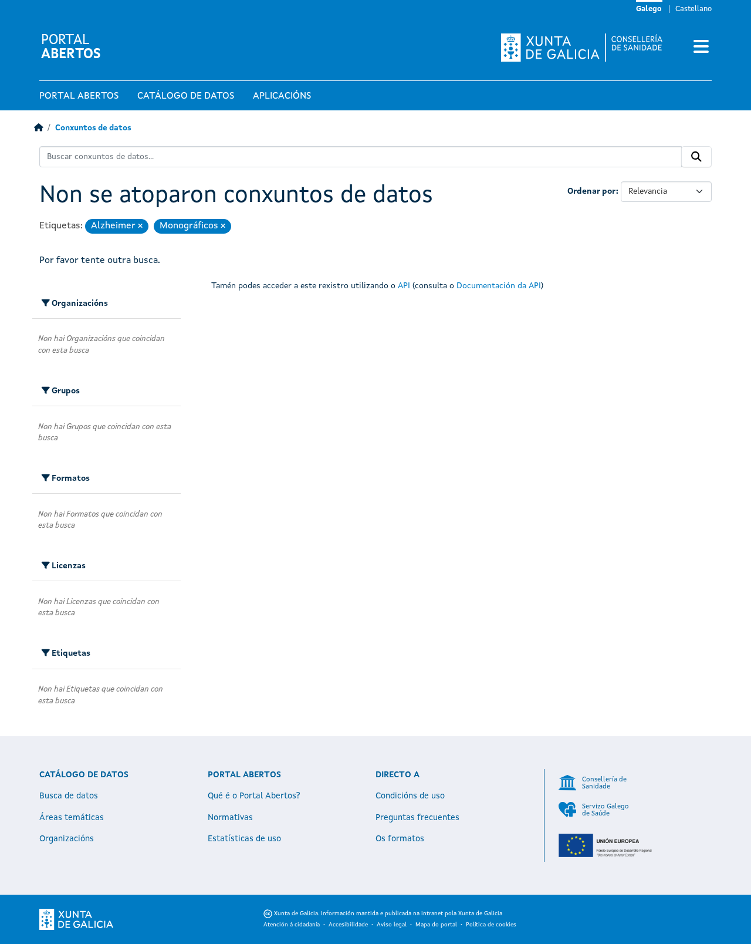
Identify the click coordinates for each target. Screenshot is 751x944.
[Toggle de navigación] (701, 47)
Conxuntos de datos (93, 128)
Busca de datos (68, 796)
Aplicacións (282, 96)
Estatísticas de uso (244, 839)
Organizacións (66, 839)
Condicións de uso (410, 796)
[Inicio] (38, 128)
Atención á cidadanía (291, 925)
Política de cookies (491, 925)
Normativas (230, 818)
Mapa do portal (436, 925)
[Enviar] (696, 156)
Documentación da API (498, 286)
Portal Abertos (79, 96)
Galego (649, 9)
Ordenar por (591, 191)
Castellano (693, 9)
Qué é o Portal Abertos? (254, 796)
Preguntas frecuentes (417, 818)
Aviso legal (392, 925)
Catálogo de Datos (185, 96)
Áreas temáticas (71, 818)
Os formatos (400, 839)
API (404, 286)
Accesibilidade (348, 925)
